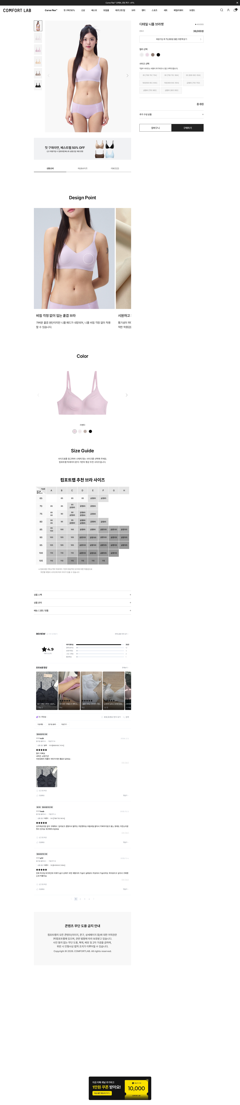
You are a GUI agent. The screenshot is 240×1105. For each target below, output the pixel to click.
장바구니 (155, 127)
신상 (83, 10)
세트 (166, 10)
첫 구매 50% (69, 10)
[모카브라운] (153, 55)
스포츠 (154, 10)
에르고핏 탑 (120, 10)
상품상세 (50, 168)
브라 (133, 10)
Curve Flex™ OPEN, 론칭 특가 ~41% (120, 3)
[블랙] (158, 55)
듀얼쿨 (106, 10)
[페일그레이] (141, 55)
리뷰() (115, 168)
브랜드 (192, 10)
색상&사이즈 (82, 168)
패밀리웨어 (178, 10)
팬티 (143, 10)
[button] (127, 75)
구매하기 (187, 127)
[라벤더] (147, 55)
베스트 (94, 10)
